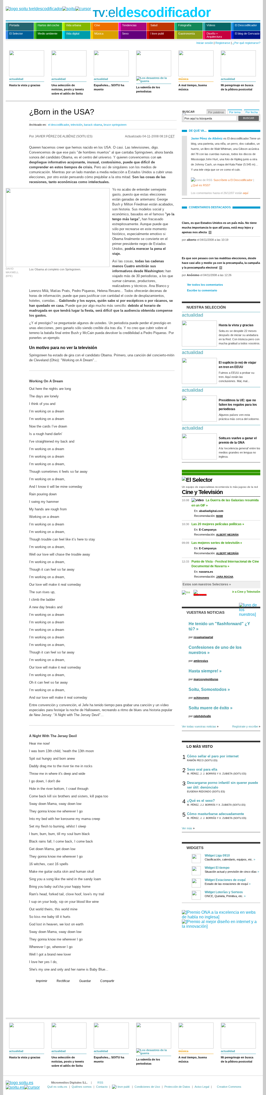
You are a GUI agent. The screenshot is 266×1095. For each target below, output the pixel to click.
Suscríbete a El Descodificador (233, 180)
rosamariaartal (203, 637)
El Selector (16, 33)
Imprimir (41, 981)
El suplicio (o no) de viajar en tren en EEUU (237, 365)
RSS (100, 1082)
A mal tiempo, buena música (192, 87)
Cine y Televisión (202, 492)
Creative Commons (229, 1086)
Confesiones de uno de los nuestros (215, 650)
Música (98, 33)
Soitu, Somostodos (208, 689)
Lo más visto (200, 746)
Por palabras (216, 112)
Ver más (187, 828)
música (183, 79)
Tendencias (129, 25)
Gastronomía (186, 33)
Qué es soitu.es (57, 1086)
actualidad (16, 79)
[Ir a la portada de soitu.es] (23, 1085)
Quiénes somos (82, 1086)
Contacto (102, 1086)
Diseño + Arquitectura (214, 35)
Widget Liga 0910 (217, 855)
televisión (76, 124)
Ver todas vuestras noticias (199, 726)
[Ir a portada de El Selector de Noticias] (197, 480)
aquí (245, 193)
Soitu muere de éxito (209, 708)
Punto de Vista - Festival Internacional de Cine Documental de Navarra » (225, 564)
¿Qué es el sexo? (201, 801)
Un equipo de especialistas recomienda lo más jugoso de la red (220, 486)
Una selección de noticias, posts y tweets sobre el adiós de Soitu (67, 89)
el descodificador (58, 124)
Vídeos (211, 25)
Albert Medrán (227, 534)
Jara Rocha (224, 576)
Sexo (125, 33)
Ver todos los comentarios (205, 284)
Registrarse (222, 42)
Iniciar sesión (204, 42)
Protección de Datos (177, 1086)
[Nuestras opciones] (121, 1086)
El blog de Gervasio (247, 33)
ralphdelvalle (202, 716)
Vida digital (72, 33)
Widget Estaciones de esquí (225, 880)
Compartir (107, 981)
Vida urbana (73, 25)
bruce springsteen (115, 124)
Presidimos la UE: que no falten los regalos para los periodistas (238, 404)
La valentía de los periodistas (148, 89)
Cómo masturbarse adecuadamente (215, 814)
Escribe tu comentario (202, 290)
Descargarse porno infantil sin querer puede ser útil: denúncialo (222, 785)
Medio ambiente (47, 33)
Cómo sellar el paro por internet (212, 756)
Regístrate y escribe (245, 726)
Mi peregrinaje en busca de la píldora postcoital (237, 87)
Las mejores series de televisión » (216, 543)
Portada (14, 25)
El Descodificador (246, 25)
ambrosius (201, 660)
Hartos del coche (48, 25)
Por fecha (251, 112)
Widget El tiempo (217, 868)
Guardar (85, 981)
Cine (97, 25)
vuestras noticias (205, 612)
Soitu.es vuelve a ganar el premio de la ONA (238, 440)
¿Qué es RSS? (200, 185)
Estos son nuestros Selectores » (207, 584)
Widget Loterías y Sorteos (224, 892)
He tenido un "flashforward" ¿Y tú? (219, 626)
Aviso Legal (202, 1086)
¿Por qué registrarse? (246, 42)
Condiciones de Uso (147, 1086)
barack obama (93, 124)
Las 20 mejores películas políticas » (217, 524)
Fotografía (184, 25)
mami (219, 516)
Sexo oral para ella (202, 769)
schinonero (201, 697)
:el (152, 12)
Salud (153, 25)
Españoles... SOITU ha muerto (109, 87)
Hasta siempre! (203, 671)
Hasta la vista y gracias (24, 85)
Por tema (235, 112)
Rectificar (63, 981)
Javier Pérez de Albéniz (207, 138)
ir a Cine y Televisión (246, 591)
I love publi (157, 33)
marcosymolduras (206, 679)
